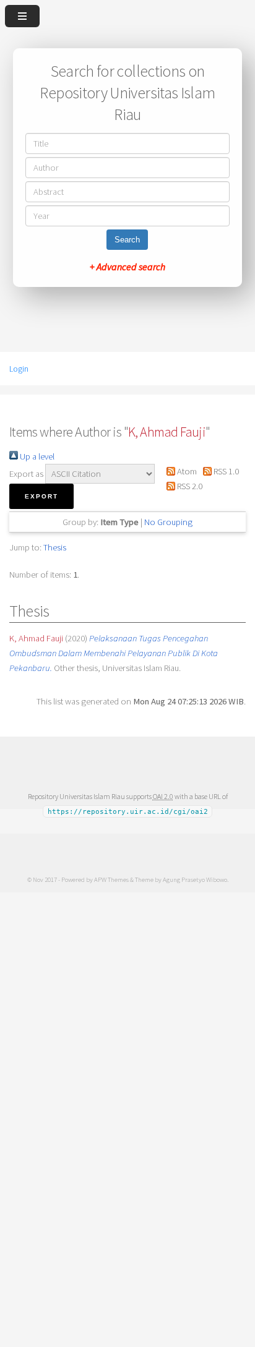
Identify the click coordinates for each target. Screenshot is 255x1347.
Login (18, 368)
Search (127, 239)
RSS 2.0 (188, 486)
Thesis (54, 547)
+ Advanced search (127, 266)
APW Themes (111, 879)
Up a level (36, 456)
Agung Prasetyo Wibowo (195, 879)
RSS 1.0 (225, 471)
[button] (41, 496)
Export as (26, 473)
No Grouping (168, 522)
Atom (186, 471)
